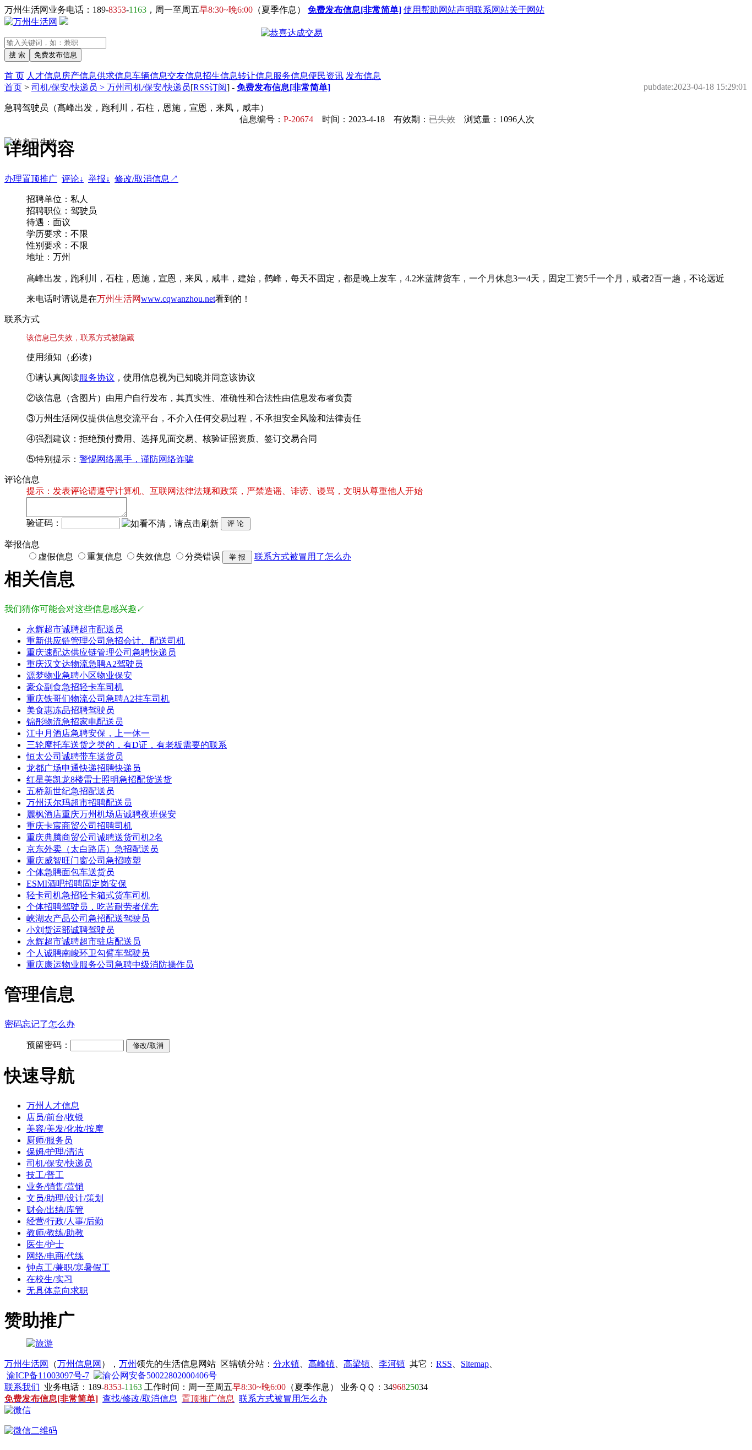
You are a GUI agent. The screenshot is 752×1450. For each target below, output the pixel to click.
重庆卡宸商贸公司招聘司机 (79, 825)
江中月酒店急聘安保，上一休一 (88, 733)
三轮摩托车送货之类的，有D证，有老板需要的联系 (126, 745)
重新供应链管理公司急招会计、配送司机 (105, 640)
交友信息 (185, 75)
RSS (444, 1363)
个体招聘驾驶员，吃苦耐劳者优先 (92, 906)
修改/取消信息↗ (146, 178)
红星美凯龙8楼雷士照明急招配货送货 (99, 779)
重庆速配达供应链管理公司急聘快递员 (101, 652)
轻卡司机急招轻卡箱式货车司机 (88, 895)
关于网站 (526, 9)
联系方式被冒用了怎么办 (302, 556)
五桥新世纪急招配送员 (70, 791)
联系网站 (491, 9)
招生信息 (220, 75)
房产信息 (79, 75)
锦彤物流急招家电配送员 (74, 721)
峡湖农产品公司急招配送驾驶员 (88, 918)
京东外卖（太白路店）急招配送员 (92, 849)
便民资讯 (326, 75)
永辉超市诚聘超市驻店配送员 (83, 941)
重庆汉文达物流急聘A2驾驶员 (84, 664)
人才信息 (44, 75)
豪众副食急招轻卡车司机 (74, 687)
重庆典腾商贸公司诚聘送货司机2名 (94, 837)
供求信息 (114, 75)
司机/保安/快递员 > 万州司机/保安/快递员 (110, 87)
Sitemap (475, 1363)
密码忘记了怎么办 (39, 1024)
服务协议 (97, 377)
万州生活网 (26, 1363)
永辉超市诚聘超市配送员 (74, 629)
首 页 (14, 75)
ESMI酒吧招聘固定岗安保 (76, 883)
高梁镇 (357, 1363)
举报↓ (99, 178)
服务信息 (290, 75)
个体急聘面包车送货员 (70, 872)
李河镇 (392, 1363)
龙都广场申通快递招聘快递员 (83, 768)
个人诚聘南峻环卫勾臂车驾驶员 (88, 953)
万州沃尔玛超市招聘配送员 (79, 802)
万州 (128, 1363)
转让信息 (255, 75)
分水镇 (286, 1363)
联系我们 (22, 1387)
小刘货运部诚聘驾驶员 (70, 930)
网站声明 (456, 9)
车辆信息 (149, 75)
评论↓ (73, 178)
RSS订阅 (210, 87)
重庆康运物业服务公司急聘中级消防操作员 (110, 964)
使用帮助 (421, 9)
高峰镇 (321, 1363)
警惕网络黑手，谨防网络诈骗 (136, 459)
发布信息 (363, 75)
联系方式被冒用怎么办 (283, 1398)
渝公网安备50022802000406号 (159, 1375)
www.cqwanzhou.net (178, 298)
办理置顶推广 (30, 178)
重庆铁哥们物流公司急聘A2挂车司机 (98, 698)
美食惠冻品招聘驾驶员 (70, 710)
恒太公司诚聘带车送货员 (74, 756)
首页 (13, 87)
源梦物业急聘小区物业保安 (79, 675)
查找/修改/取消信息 (139, 1398)
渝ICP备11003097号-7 (48, 1375)
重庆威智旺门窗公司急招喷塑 (83, 860)
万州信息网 (79, 1363)
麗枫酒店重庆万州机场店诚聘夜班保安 (101, 814)
